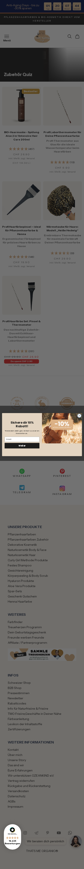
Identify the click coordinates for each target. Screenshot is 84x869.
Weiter (22, 445)
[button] (12, 837)
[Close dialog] (79, 415)
